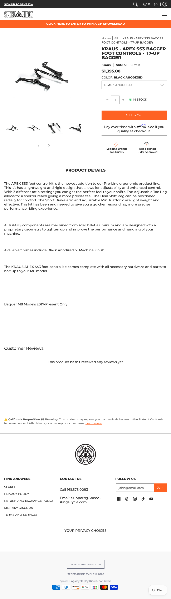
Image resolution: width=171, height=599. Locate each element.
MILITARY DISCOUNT (19, 508)
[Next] (80, 75)
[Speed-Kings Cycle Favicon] (85, 454)
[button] (119, 499)
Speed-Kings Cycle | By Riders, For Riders (85, 581)
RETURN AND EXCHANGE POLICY (29, 501)
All (116, 38)
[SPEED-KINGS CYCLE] (18, 14)
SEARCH (10, 487)
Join (160, 487)
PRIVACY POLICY (16, 494)
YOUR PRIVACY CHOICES (85, 531)
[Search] (135, 4)
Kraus (106, 65)
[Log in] (165, 4)
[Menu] (164, 14)
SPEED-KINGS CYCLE (80, 574)
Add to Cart (134, 115)
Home (106, 38)
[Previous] (7, 75)
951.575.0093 (77, 490)
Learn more (94, 423)
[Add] (123, 99)
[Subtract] (107, 99)
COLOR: (122, 77)
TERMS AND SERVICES (21, 515)
